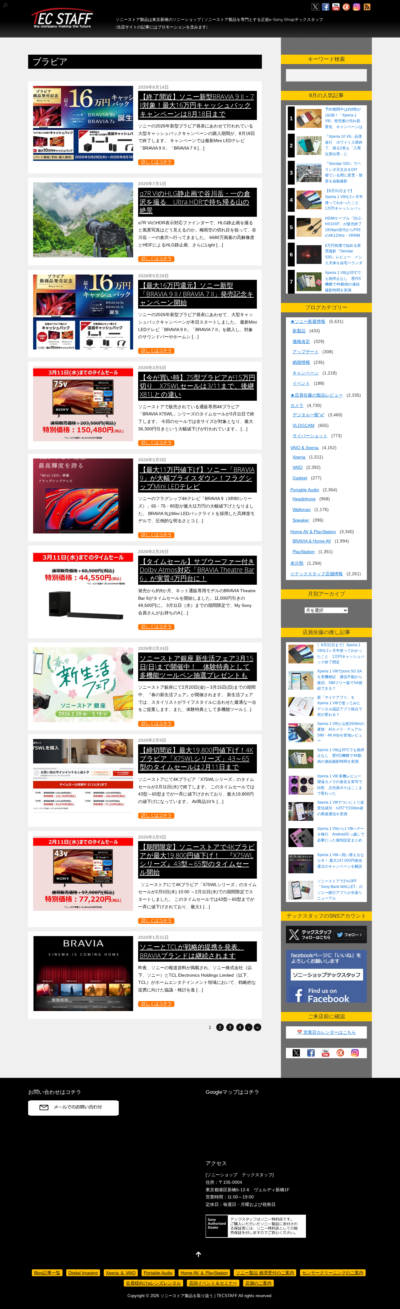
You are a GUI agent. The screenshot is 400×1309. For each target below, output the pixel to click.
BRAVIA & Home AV (311, 540)
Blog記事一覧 (47, 1272)
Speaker (300, 520)
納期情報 (301, 362)
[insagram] (356, 7)
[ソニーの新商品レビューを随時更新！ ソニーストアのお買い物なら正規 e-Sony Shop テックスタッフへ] (62, 25)
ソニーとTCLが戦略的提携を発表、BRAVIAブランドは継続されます (192, 950)
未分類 (296, 563)
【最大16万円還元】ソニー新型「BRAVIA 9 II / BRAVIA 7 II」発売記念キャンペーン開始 (197, 293)
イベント (301, 383)
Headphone (304, 498)
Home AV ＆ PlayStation (204, 1272)
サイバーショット (310, 435)
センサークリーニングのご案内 (332, 1272)
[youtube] (336, 7)
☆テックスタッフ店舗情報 (316, 573)
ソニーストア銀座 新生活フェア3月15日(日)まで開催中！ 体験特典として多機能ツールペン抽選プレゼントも (196, 666)
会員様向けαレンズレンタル (153, 1283)
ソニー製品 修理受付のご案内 (265, 1272)
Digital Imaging (83, 1272)
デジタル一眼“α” (308, 414)
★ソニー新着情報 (307, 321)
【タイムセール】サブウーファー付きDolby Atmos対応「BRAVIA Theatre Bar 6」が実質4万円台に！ (197, 570)
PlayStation (303, 551)
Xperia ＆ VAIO (121, 1272)
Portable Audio (304, 489)
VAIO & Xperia (304, 447)
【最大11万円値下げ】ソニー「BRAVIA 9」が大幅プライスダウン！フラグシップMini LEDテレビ (197, 478)
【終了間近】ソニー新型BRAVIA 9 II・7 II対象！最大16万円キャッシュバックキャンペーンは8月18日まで (197, 105)
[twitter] (315, 7)
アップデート (305, 351)
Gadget (299, 477)
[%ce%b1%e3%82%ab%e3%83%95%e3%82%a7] (346, 7)
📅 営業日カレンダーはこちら (326, 1032)
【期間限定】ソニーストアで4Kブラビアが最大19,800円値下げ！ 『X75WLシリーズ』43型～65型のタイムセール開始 (197, 859)
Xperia (298, 456)
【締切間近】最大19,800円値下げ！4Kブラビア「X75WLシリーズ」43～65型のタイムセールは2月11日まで (196, 758)
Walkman (301, 509)
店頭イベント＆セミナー (213, 1283)
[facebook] (325, 7)
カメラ (296, 405)
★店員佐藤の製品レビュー (316, 395)
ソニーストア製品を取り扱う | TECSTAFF (199, 1296)
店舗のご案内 (258, 1283)
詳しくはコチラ (156, 162)
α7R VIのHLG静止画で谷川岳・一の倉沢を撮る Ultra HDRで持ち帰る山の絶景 (195, 202)
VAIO (297, 467)
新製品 (299, 330)
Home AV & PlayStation (313, 531)
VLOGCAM (303, 425)
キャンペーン (305, 372)
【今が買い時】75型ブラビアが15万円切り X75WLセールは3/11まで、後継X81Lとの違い (197, 386)
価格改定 (301, 341)
